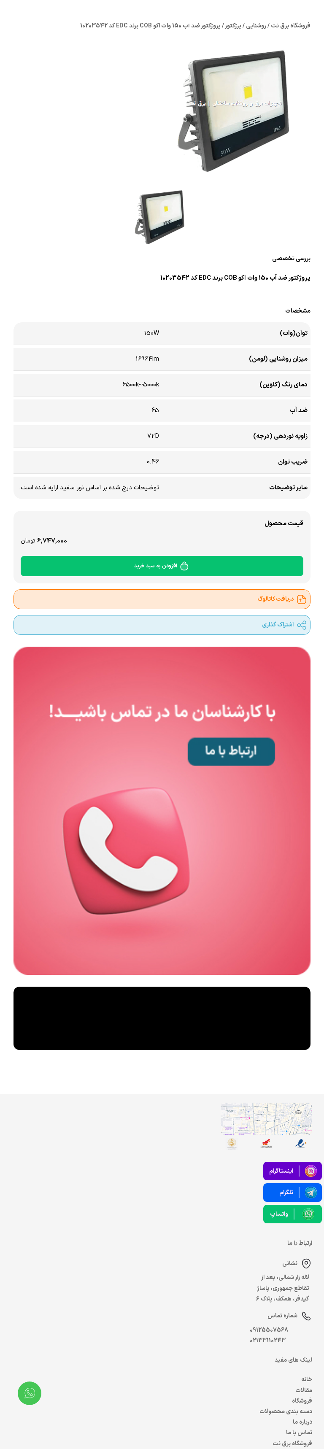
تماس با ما (299, 1432)
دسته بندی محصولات (285, 1411)
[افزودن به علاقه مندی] (58, 294)
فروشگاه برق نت (292, 1443)
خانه (306, 1379)
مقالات (303, 1390)
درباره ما (302, 1422)
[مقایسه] (78, 294)
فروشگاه (302, 1401)
